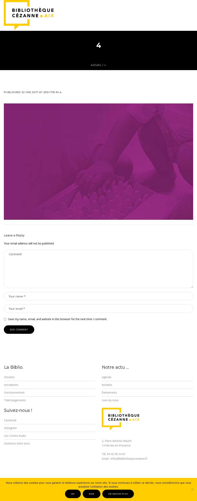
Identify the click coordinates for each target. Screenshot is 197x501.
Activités (107, 385)
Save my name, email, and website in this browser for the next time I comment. (57, 319)
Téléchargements (15, 400)
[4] (98, 161)
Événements (109, 392)
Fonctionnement (14, 392)
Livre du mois (110, 400)
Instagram (10, 428)
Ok (73, 493)
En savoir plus (118, 493)
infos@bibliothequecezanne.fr (129, 458)
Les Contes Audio (15, 435)
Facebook (10, 420)
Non (91, 493)
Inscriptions (11, 385)
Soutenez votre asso (17, 443)
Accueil (96, 65)
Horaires (9, 377)
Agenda (106, 377)
